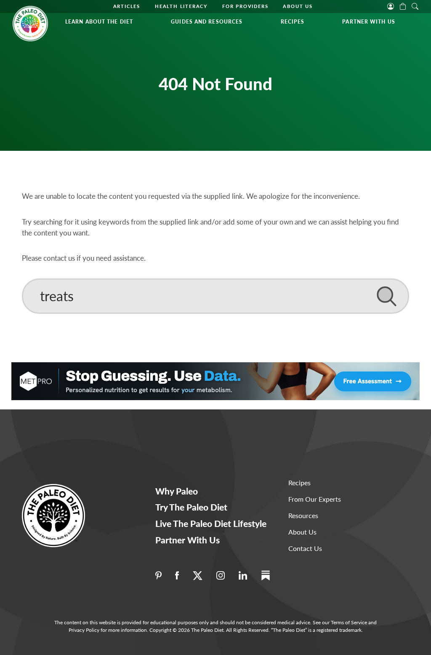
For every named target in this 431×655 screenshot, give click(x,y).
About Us (297, 6)
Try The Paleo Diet (191, 507)
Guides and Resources (206, 22)
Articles (126, 6)
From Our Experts (314, 499)
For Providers (245, 6)
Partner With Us (368, 22)
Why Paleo (176, 491)
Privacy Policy (84, 630)
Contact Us (305, 548)
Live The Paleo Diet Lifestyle (210, 523)
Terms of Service (349, 622)
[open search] (415, 5)
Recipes (293, 22)
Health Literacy (181, 6)
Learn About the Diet (99, 22)
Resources (303, 515)
